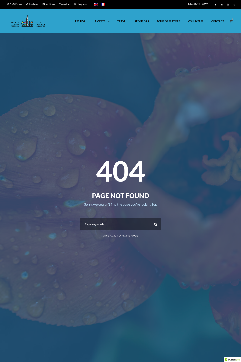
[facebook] (215, 4)
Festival (81, 21)
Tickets (100, 21)
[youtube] (228, 4)
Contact (217, 21)
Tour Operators (168, 21)
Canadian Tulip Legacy (73, 4)
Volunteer (32, 4)
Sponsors (141, 21)
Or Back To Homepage (120, 235)
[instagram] (234, 4)
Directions (48, 4)
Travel (122, 21)
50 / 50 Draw (14, 4)
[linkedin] (222, 4)
